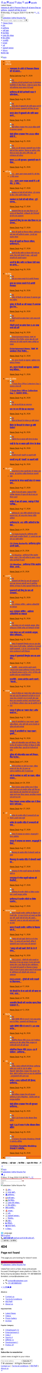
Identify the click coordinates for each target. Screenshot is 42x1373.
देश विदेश (5, 33)
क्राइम (4, 43)
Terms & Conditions (13, 1299)
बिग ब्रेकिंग (6, 38)
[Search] (26, 20)
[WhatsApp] (10, 1287)
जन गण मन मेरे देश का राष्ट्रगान (22, 409)
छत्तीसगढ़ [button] (8, 64)
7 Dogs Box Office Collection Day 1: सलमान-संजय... (24, 391)
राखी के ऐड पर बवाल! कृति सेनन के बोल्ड (25, 443)
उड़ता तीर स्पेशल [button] (10, 378)
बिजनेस (3, 53)
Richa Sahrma (15, 75)
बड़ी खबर (5, 30)
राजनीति (5, 40)
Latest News (10, 1313)
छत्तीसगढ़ (5, 28)
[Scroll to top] (2, 1371)
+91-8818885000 (15, 1283)
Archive (8, 1321)
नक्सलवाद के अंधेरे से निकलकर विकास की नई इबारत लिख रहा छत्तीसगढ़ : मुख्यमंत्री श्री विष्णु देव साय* (21, 8)
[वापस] (2, 1167)
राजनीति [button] (8, 576)
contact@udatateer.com (17, 1280)
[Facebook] (2, 1287)
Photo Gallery (11, 1318)
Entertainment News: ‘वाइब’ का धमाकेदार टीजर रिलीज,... (24, 349)
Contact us (9, 1296)
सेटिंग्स (13, 1240)
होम (3, 25)
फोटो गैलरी (8, 1301)
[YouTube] (8, 1287)
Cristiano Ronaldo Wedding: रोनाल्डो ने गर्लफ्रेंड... (23, 1147)
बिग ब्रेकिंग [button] (8, 468)
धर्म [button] (6, 813)
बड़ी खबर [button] (8, 171)
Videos (8, 1316)
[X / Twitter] (4, 1287)
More (5, 50)
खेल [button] (6, 1061)
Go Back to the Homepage (12, 1262)
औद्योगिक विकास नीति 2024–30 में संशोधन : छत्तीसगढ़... (23, 1050)
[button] (10, 2)
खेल (7, 53)
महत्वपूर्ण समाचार (8, 48)
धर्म (3, 45)
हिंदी (2, 1235)
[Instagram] (6, 1287)
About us (9, 1304)
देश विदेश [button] (8, 273)
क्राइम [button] (7, 690)
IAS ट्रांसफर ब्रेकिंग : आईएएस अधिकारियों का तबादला (22, 612)
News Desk (8, 23)
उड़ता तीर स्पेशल (8, 35)
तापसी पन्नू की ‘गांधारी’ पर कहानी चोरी (24, 459)
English (7, 1235)
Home (7, 61)
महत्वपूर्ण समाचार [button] (10, 910)
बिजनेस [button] (7, 1014)
